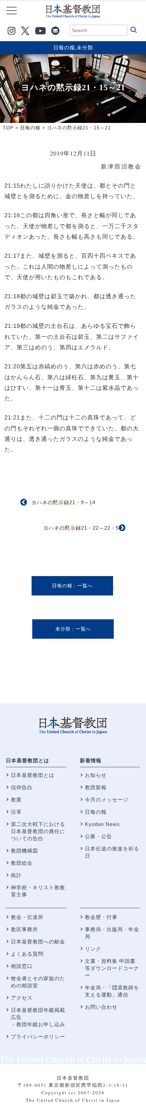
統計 (16, 875)
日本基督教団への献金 (38, 941)
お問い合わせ (101, 1007)
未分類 (85, 47)
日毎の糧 (64, 47)
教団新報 (96, 787)
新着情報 (91, 760)
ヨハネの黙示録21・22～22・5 (81, 528)
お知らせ (96, 775)
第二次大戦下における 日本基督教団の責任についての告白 (38, 831)
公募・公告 (98, 836)
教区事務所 (24, 929)
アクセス (22, 998)
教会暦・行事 (101, 917)
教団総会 (22, 863)
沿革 (16, 812)
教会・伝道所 (27, 917)
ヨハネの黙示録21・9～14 (63, 502)
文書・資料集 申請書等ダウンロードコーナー (112, 968)
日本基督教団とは (27, 760)
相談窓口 (22, 966)
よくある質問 (27, 954)
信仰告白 (22, 787)
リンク (93, 949)
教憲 (16, 799)
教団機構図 (24, 851)
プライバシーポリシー (38, 1036)
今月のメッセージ (106, 799)
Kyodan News (102, 824)
